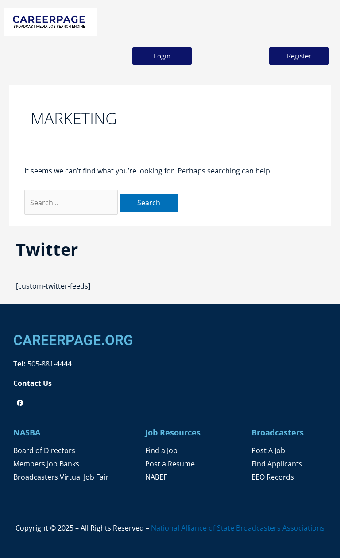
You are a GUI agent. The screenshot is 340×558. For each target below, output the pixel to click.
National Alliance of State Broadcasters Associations (238, 528)
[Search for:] (72, 202)
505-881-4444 (49, 363)
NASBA (26, 432)
